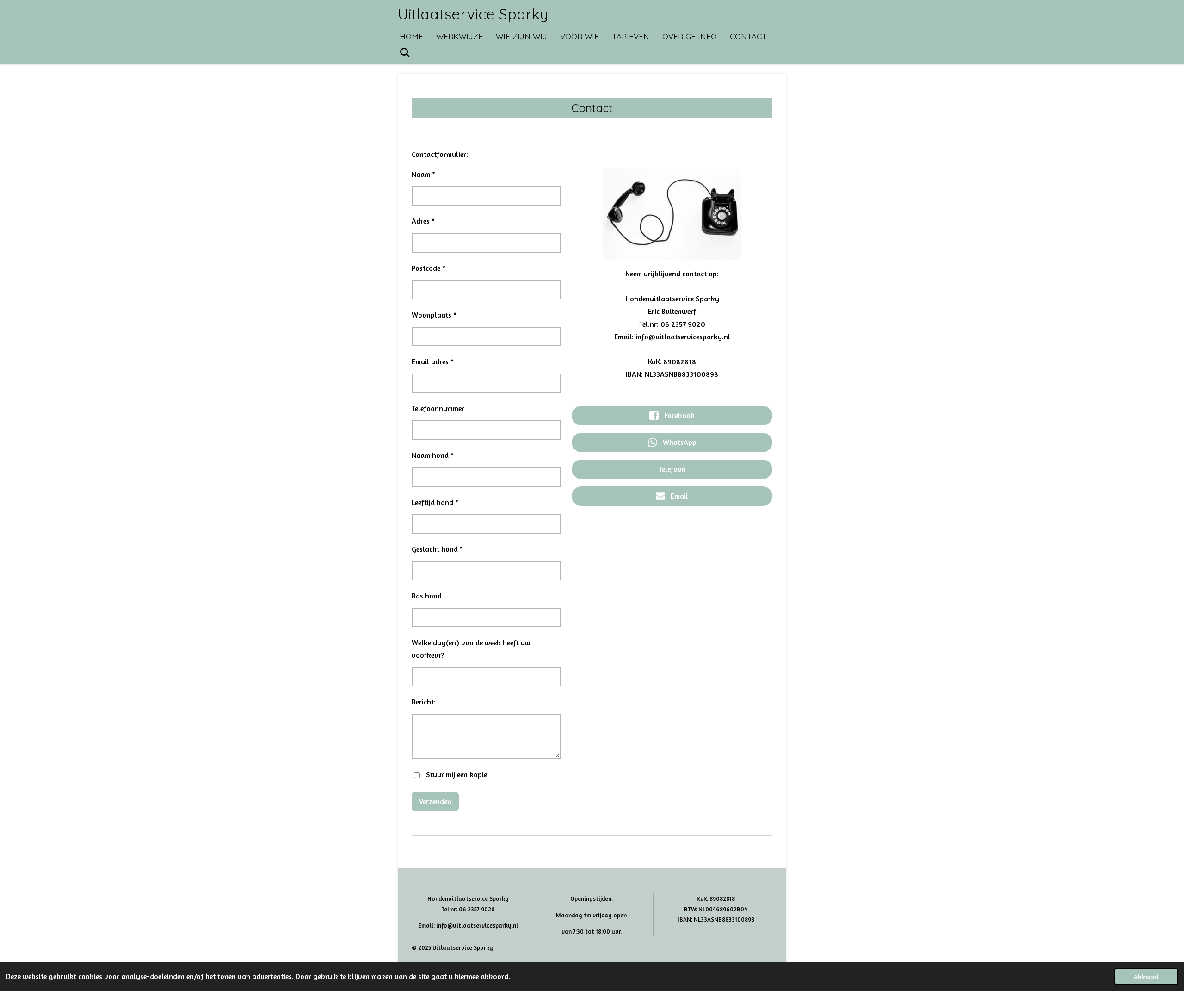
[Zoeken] (405, 52)
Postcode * (428, 268)
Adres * (423, 220)
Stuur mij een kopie (456, 774)
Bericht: (424, 701)
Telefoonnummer (438, 408)
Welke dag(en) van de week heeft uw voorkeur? (471, 649)
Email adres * (433, 361)
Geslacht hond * (437, 549)
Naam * (423, 174)
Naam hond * (433, 455)
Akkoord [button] (1146, 976)
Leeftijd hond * (435, 502)
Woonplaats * (434, 314)
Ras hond (427, 595)
